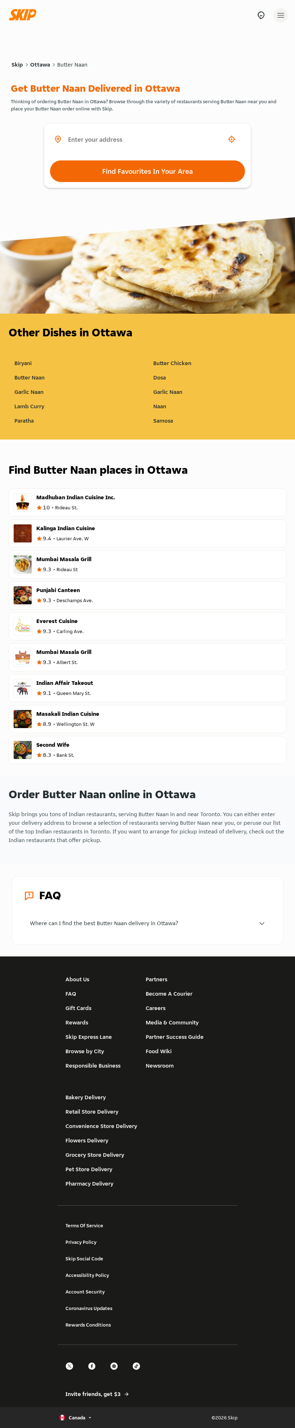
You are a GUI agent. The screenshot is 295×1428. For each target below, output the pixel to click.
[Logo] (24, 15)
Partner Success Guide (175, 1037)
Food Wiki (159, 1051)
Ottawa (40, 64)
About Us (77, 979)
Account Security (85, 1291)
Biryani (23, 363)
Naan (159, 406)
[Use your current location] (231, 139)
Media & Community (172, 1022)
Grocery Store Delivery (94, 1155)
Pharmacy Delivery (89, 1183)
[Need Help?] (261, 15)
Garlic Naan (29, 392)
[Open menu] (280, 15)
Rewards (76, 1022)
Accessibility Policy (87, 1275)
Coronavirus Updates (88, 1308)
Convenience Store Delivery (101, 1126)
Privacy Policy (80, 1242)
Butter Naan (72, 64)
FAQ (70, 993)
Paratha (24, 420)
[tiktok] (138, 1372)
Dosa (159, 377)
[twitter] (71, 1372)
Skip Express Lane (88, 1037)
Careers (155, 1008)
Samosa (163, 420)
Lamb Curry (29, 406)
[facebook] (94, 1372)
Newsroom (160, 1065)
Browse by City (84, 1051)
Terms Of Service (84, 1225)
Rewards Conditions (88, 1325)
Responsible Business (93, 1065)
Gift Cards (78, 1008)
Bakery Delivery (85, 1097)
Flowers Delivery (86, 1140)
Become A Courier (169, 993)
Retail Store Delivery (91, 1111)
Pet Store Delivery (88, 1169)
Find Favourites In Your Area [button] (147, 171)
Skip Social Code (84, 1258)
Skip (17, 64)
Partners (156, 979)
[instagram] (116, 1372)
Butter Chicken (172, 363)
